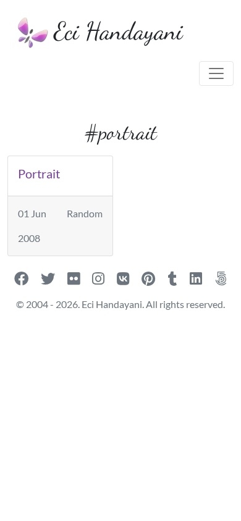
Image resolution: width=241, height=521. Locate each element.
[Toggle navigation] (216, 73)
